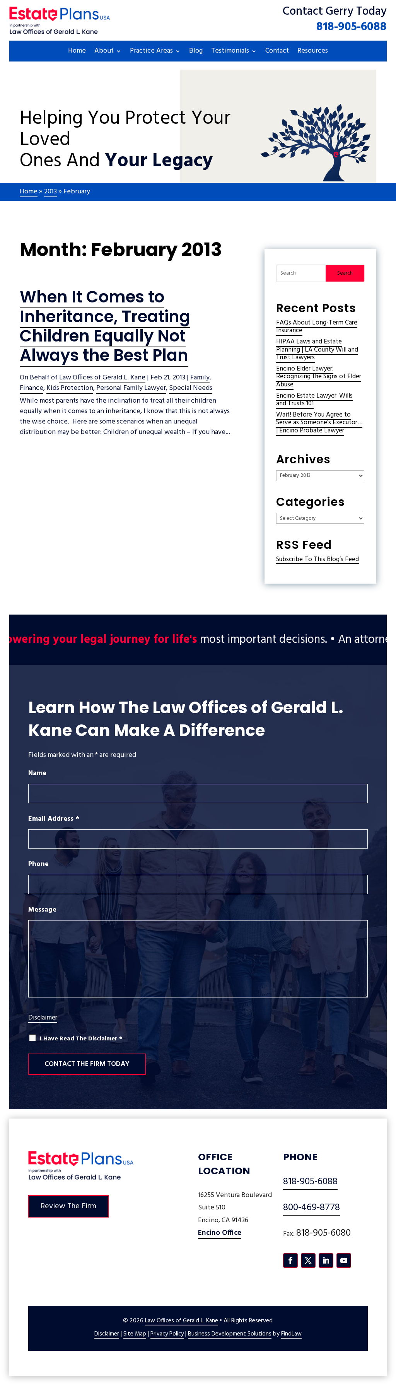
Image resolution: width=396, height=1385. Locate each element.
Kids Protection (69, 388)
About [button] (104, 52)
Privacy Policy (167, 1334)
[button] (388, 1329)
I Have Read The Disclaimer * (81, 1039)
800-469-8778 (311, 1208)
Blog (196, 52)
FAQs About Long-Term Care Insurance (316, 327)
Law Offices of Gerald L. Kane (102, 377)
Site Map (134, 1334)
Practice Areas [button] (151, 52)
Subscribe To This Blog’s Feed (317, 560)
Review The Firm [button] (68, 1206)
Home (77, 52)
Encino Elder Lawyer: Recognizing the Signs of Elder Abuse (318, 377)
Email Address (53, 819)
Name (37, 773)
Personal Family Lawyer (131, 388)
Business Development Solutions (229, 1334)
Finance (31, 388)
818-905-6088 (351, 27)
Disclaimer (42, 1018)
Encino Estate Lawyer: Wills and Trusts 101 (314, 400)
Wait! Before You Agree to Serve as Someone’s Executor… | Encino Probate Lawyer (319, 423)
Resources (312, 52)
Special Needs (190, 388)
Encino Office (219, 1233)
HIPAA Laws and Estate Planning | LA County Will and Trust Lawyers (317, 349)
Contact (277, 52)
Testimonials (230, 52)
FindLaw (291, 1334)
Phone (38, 864)
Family (200, 377)
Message (42, 909)
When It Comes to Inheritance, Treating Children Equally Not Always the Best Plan (105, 326)
